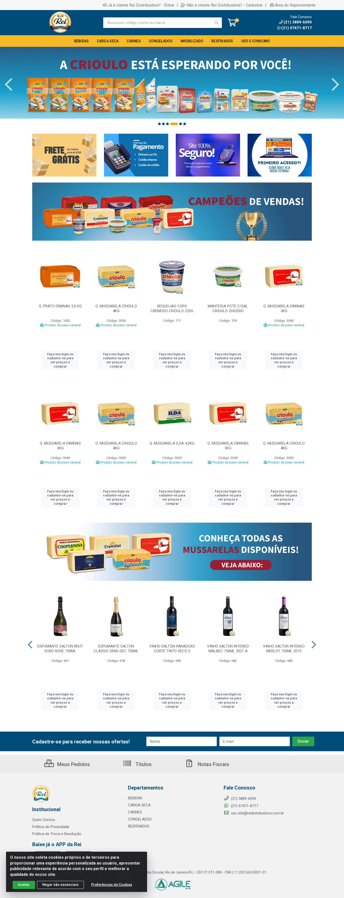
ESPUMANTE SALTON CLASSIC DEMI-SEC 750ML (116, 648)
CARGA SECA (139, 805)
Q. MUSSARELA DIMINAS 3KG (283, 308)
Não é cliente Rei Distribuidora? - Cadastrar (225, 5)
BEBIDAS (135, 798)
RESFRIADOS (138, 826)
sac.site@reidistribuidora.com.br (257, 813)
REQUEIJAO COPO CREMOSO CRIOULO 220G (172, 308)
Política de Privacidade (50, 826)
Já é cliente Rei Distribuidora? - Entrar (141, 5)
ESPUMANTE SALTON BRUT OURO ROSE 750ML (60, 648)
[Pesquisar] (216, 22)
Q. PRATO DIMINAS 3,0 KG (60, 306)
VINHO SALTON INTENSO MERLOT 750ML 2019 (284, 648)
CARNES (135, 812)
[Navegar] (8, 84)
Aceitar (24, 885)
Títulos (143, 764)
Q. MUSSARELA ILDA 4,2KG (172, 443)
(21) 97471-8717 (296, 28)
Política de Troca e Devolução (56, 834)
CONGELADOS (140, 819)
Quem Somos (43, 819)
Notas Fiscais (212, 764)
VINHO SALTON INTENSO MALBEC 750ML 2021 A (228, 648)
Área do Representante (295, 5)
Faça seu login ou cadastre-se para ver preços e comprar (60, 360)
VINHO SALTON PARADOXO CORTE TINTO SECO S (172, 648)
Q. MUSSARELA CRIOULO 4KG (116, 308)
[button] (159, 124)
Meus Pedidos (73, 764)
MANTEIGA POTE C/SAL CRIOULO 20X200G (228, 308)
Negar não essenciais (60, 885)
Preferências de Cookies (111, 885)
